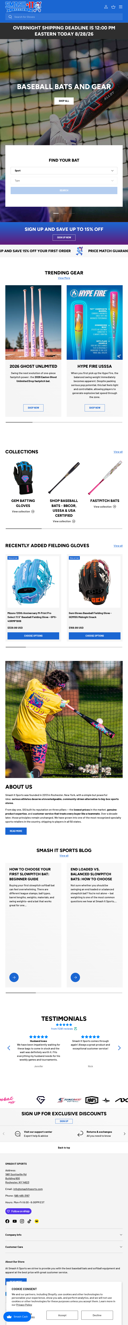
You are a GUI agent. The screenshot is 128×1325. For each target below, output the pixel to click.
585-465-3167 (22, 1195)
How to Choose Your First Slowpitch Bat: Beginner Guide (30, 874)
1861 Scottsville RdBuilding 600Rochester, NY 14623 (17, 1178)
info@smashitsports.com (28, 1188)
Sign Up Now (64, 237)
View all (118, 451)
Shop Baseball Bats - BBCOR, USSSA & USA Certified (64, 508)
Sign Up (64, 1121)
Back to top (64, 1147)
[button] (9, 1048)
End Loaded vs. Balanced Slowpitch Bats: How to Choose (91, 874)
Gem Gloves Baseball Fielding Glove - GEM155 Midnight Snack (90, 615)
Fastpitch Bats (104, 501)
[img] (64, 1025)
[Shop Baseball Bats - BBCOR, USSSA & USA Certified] (64, 477)
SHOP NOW (33, 407)
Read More (16, 831)
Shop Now (94, 407)
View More (64, 277)
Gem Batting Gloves (23, 503)
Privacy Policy (24, 1304)
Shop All (64, 105)
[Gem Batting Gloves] (23, 477)
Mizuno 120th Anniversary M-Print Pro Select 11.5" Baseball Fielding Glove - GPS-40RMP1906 (32, 617)
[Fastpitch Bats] (104, 477)
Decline (97, 1315)
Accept (62, 1315)
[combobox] (64, 16)
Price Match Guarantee (81, 251)
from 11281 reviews (62, 1028)
